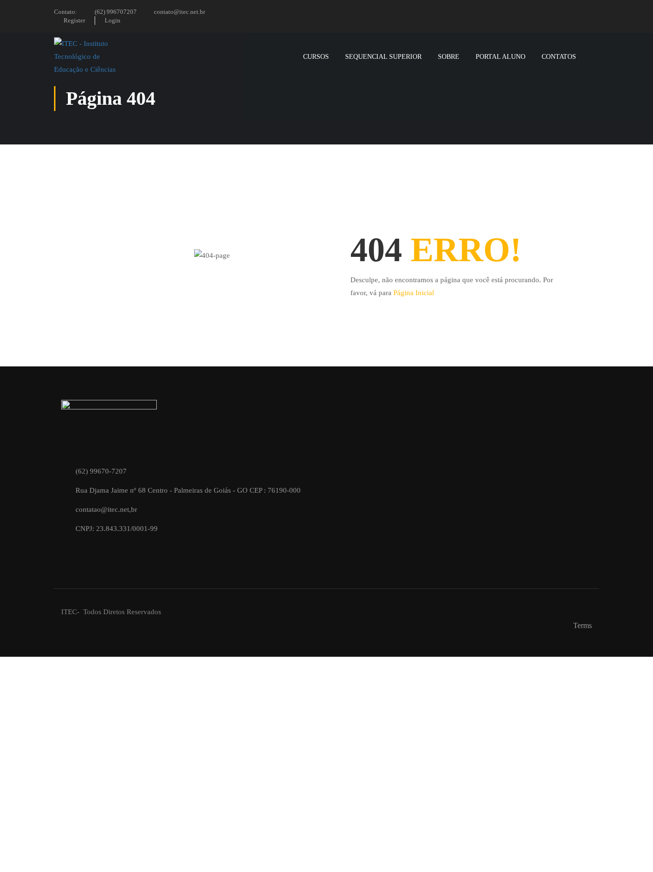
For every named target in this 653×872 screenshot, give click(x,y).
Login (112, 20)
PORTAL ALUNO (500, 56)
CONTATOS (559, 56)
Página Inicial (413, 293)
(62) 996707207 (116, 11)
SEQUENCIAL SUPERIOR (383, 56)
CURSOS (316, 56)
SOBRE (448, 56)
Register (74, 20)
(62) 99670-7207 (101, 471)
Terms (582, 625)
